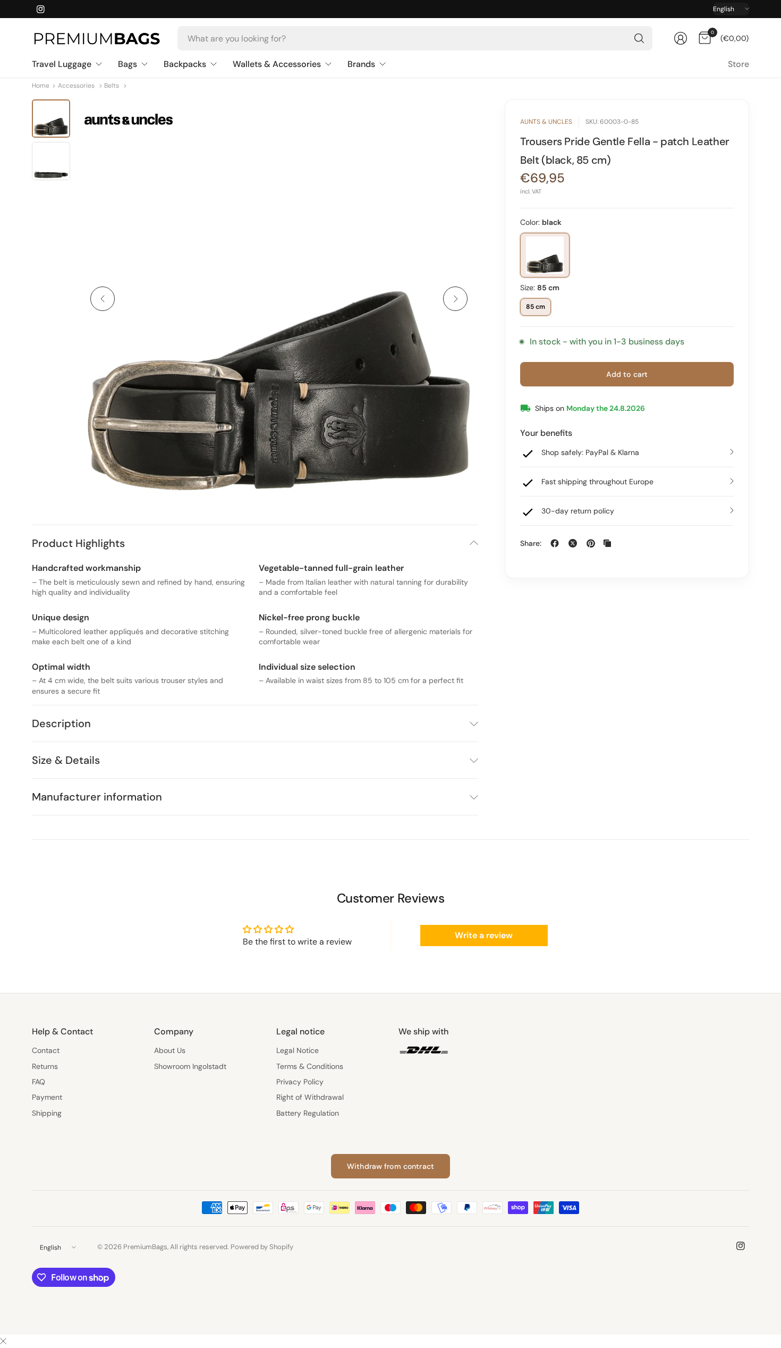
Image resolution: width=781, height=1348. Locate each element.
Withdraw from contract (390, 1166)
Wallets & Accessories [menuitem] (277, 64)
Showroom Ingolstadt (190, 1066)
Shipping (47, 1113)
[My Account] (680, 38)
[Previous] (102, 299)
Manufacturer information (97, 797)
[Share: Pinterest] (591, 543)
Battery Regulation (307, 1113)
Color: (541, 222)
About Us (169, 1050)
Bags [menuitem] (127, 64)
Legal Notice (297, 1050)
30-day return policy (577, 511)
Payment (47, 1097)
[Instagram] (40, 9)
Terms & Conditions (309, 1066)
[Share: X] (573, 543)
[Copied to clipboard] (607, 543)
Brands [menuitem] (361, 64)
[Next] (455, 299)
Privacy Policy (300, 1081)
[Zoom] (458, 119)
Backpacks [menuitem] (185, 64)
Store (738, 64)
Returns (45, 1066)
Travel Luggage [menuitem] (61, 64)
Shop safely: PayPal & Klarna (590, 452)
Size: (539, 287)
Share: (530, 543)
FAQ (38, 1081)
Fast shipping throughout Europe (597, 481)
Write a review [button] (484, 935)
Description (61, 723)
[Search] (639, 38)
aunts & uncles (546, 121)
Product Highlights (78, 543)
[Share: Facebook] (555, 543)
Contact (46, 1050)
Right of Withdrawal (310, 1097)
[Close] (3, 1341)
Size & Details (66, 760)
